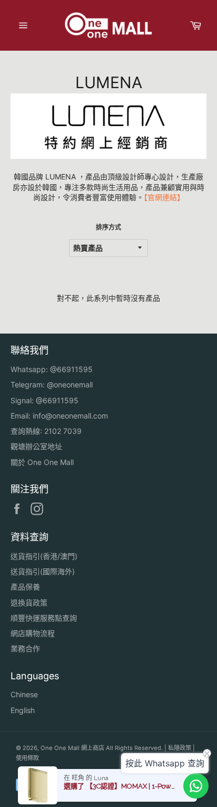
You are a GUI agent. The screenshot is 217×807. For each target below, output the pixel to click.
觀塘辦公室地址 (36, 446)
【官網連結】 (164, 197)
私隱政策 (179, 748)
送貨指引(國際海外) (43, 571)
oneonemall (73, 384)
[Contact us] (196, 786)
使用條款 (27, 758)
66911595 (75, 369)
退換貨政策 (29, 602)
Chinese (24, 694)
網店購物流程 (33, 633)
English (23, 710)
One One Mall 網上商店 (72, 748)
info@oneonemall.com (70, 415)
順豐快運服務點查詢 (44, 617)
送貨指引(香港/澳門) (44, 556)
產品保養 (25, 586)
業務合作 (25, 648)
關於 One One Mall (42, 462)
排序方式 (108, 227)
